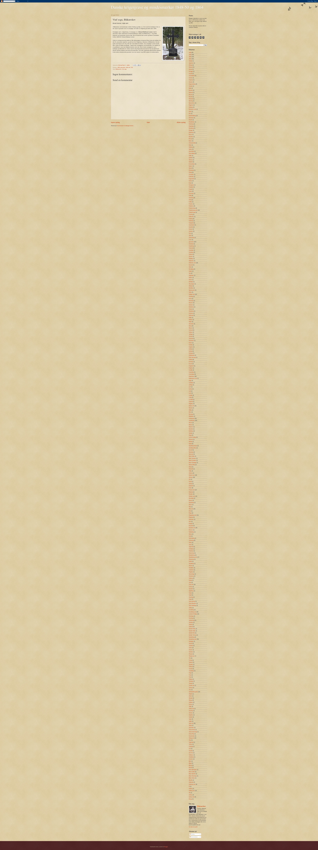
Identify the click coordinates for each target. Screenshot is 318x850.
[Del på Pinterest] (140, 65)
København (191, 376)
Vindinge (191, 746)
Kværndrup (191, 374)
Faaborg (191, 218)
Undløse (191, 702)
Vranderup (191, 757)
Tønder (190, 683)
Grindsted (191, 243)
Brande (190, 119)
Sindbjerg (191, 548)
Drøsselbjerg (192, 153)
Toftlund (191, 666)
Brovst (190, 134)
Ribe (190, 506)
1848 (190, 52)
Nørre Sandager (192, 462)
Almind (190, 69)
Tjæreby (191, 664)
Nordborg (191, 431)
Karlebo (190, 344)
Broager (191, 130)
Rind (190, 511)
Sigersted (191, 546)
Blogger (166, 846)
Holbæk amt (192, 294)
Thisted (190, 654)
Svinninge (191, 616)
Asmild (190, 73)
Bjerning (191, 100)
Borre (190, 111)
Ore (190, 479)
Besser (190, 94)
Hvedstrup (191, 311)
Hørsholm (191, 323)
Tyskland (191, 681)
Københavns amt (193, 378)
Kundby (190, 370)
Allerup (190, 65)
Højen (190, 321)
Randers (191, 494)
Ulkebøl (190, 698)
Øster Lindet (192, 771)
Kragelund (191, 365)
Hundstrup (191, 307)
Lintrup (190, 389)
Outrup (190, 483)
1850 (190, 56)
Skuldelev (191, 567)
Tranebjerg (191, 670)
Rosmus (191, 529)
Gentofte (191, 227)
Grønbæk (191, 250)
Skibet (190, 561)
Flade (190, 195)
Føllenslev (191, 216)
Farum (190, 191)
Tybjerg (190, 679)
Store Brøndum (192, 603)
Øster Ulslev (192, 778)
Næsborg (191, 452)
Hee (190, 273)
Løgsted (191, 401)
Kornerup (191, 361)
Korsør (190, 363)
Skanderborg (192, 555)
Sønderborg (191, 637)
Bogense (191, 105)
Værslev (191, 759)
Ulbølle (190, 694)
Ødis (190, 761)
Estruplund (191, 185)
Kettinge (191, 353)
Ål (189, 786)
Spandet (191, 588)
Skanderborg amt (193, 557)
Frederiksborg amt (193, 210)
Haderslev (191, 260)
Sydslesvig (191, 620)
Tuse (190, 677)
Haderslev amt (192, 262)
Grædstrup (191, 246)
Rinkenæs (191, 519)
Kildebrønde (192, 355)
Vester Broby (192, 729)
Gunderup (191, 252)
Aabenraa (191, 782)
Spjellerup (191, 590)
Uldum (190, 696)
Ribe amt (191, 508)
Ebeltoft (191, 161)
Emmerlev (191, 174)
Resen (190, 504)
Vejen (190, 719)
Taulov (190, 647)
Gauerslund (191, 225)
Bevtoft (190, 96)
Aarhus (190, 794)
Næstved (191, 454)
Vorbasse (191, 755)
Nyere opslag (115, 122)
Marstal (190, 407)
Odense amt (192, 475)
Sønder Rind (192, 632)
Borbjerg (191, 107)
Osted (190, 481)
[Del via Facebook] (138, 65)
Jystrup (190, 336)
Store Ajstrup (192, 601)
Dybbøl (190, 157)
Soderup (191, 578)
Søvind (190, 643)
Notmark (191, 439)
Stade (190, 593)
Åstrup (190, 799)
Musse (190, 422)
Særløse (191, 622)
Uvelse (190, 704)
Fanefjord (191, 187)
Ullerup (190, 700)
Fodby (190, 201)
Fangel (190, 189)
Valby (190, 706)
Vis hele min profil (193, 827)
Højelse (190, 319)
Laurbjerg (191, 382)
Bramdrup (191, 117)
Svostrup (191, 618)
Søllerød (191, 626)
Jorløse (190, 332)
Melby (190, 410)
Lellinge (190, 384)
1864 (190, 58)
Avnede (190, 86)
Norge (190, 435)
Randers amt (192, 496)
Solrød (190, 580)
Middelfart (191, 416)
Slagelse (191, 571)
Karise (190, 342)
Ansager (191, 71)
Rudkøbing (191, 532)
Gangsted (191, 222)
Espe (190, 183)
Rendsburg (191, 502)
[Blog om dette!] (135, 65)
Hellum (190, 277)
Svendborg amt (192, 611)
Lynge (190, 397)
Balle (190, 88)
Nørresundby (192, 464)
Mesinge (191, 414)
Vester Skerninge (193, 731)
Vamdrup (191, 710)
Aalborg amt (192, 790)
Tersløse (191, 651)
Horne (190, 298)
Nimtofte (191, 429)
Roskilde (191, 525)
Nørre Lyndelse (192, 460)
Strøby (190, 607)
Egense (190, 166)
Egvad (190, 168)
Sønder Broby (192, 628)
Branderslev (192, 122)
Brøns (190, 140)
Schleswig (191, 540)
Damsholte (191, 151)
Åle (189, 792)
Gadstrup (191, 220)
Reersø (190, 500)
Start (148, 122)
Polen (190, 487)
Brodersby (191, 132)
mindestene (191, 418)
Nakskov (191, 426)
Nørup (190, 466)
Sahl (190, 536)
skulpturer (191, 569)
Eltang (190, 172)
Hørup (190, 325)
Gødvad (191, 254)
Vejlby (190, 721)
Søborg (190, 624)
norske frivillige (192, 437)
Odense (191, 473)
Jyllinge (190, 334)
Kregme (191, 368)
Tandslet (191, 645)
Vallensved (191, 708)
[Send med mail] (134, 65)
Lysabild (191, 399)
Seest (190, 544)
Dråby (190, 155)
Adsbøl (190, 61)
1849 (118, 67)
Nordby (190, 433)
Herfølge (191, 281)
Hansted (191, 265)
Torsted (190, 668)
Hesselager (191, 283)
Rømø (190, 534)
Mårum (190, 424)
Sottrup (190, 586)
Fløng (190, 199)
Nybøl (190, 443)
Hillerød (190, 286)
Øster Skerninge (193, 776)
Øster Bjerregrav (193, 769)
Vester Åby (191, 733)
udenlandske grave (193, 691)
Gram (190, 239)
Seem (190, 542)
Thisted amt (192, 656)
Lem (190, 386)
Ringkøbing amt (192, 515)
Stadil (190, 595)
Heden (190, 271)
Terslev (190, 649)
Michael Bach (202, 806)
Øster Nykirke (192, 773)
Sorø (190, 582)
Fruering (191, 214)
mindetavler (191, 420)
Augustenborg (192, 84)
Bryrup (190, 138)
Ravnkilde (191, 498)
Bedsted (191, 92)
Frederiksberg (192, 208)
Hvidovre (191, 313)
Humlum (191, 304)
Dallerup (191, 147)
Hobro (190, 292)
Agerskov (191, 63)
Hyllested (191, 315)
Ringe (190, 513)
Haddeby (191, 258)
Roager (190, 523)
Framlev (191, 204)
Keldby (190, 349)
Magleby (191, 403)
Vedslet (190, 717)
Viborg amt (191, 738)
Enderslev (191, 176)
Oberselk (191, 468)
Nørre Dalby (192, 456)
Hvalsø (190, 309)
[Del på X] (137, 65)
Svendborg (191, 609)
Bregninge (191, 126)
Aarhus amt (191, 797)
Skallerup (191, 550)
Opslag (192, 834)
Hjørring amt (192, 290)
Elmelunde (191, 170)
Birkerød (191, 98)
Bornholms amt (192, 109)
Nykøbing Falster (193, 445)
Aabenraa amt (192, 784)
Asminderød (192, 75)
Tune (190, 675)
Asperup (191, 79)
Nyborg (190, 441)
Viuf (132, 67)
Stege (190, 599)
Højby (190, 317)
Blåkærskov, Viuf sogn (121, 69)
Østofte (190, 780)
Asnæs (190, 77)
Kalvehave (191, 340)
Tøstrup (191, 687)
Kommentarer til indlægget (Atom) (125, 125)
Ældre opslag (181, 122)
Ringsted (191, 517)
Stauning (191, 597)
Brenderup (191, 128)
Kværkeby (191, 372)
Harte (190, 267)
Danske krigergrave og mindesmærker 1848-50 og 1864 (157, 7)
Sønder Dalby (192, 630)
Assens (190, 82)
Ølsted (190, 765)
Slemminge (191, 574)
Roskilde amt (192, 527)
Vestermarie (192, 736)
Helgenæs (191, 275)
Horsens (191, 302)
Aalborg (190, 788)
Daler (190, 145)
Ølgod (190, 763)
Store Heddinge (192, 605)
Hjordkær (191, 288)
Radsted (191, 492)
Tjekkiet (191, 662)
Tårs (190, 689)
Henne (190, 279)
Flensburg (191, 197)
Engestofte (191, 178)
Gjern (190, 235)
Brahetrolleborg (192, 115)
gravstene (122, 67)
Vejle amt (128, 67)
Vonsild (190, 750)
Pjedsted (191, 485)
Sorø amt (191, 584)
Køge (190, 380)
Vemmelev (191, 727)
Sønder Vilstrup (192, 635)
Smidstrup (191, 576)
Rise (190, 521)
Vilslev (190, 744)
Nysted (190, 450)
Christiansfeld (192, 143)
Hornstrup (191, 300)
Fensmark (191, 193)
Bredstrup (191, 124)
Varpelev (191, 714)
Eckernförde (192, 164)
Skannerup (191, 559)
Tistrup (190, 660)
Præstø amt (192, 489)
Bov (190, 113)
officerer (191, 477)
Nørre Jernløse (192, 458)
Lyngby (190, 395)
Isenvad (191, 330)
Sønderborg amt (193, 639)
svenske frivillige (193, 614)
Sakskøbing (192, 538)
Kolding (190, 359)
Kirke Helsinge (192, 357)
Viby (190, 740)
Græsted (191, 248)
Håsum (190, 328)
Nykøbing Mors (192, 447)
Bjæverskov (192, 103)
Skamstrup (191, 553)
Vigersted (191, 742)
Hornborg (191, 296)
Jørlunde (191, 338)
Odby (190, 471)
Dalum (190, 149)
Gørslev (191, 256)
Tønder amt (191, 685)
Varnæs (191, 712)
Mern (190, 412)
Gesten (190, 229)
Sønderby (191, 641)
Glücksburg (191, 237)
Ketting (190, 351)
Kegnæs (191, 347)
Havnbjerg (191, 269)
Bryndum (191, 136)
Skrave (190, 565)
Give (190, 233)
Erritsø (190, 180)
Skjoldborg (191, 563)
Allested (191, 67)
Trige (190, 672)
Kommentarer (194, 837)
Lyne (190, 393)
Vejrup (190, 725)
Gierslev (191, 231)
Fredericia (191, 206)
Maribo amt (191, 405)
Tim (190, 658)
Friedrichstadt (192, 212)
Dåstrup (191, 159)
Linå (190, 391)
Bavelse (191, 90)
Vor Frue (191, 752)
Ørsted (190, 767)
